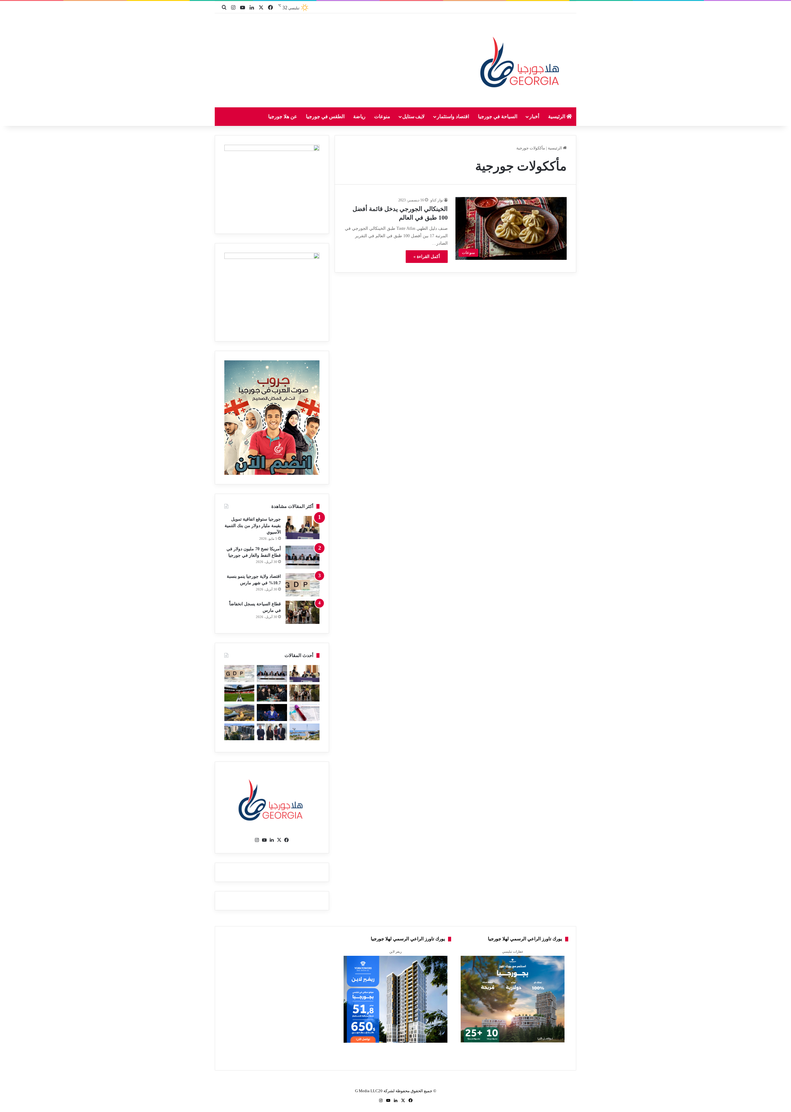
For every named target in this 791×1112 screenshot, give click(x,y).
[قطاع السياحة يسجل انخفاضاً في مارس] (302, 612)
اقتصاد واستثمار (453, 116)
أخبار (534, 116)
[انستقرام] (257, 840)
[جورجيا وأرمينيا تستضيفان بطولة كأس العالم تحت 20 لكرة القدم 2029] (239, 693)
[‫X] (279, 840)
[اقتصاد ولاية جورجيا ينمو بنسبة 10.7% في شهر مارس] (302, 584)
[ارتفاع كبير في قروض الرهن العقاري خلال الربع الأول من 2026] (239, 732)
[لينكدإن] (272, 840)
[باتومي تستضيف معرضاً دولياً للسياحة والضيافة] (272, 693)
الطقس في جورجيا (325, 116)
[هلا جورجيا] (521, 61)
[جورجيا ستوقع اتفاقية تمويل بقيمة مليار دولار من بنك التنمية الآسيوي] (302, 527)
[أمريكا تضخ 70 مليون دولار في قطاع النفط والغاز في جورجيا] (302, 557)
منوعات (382, 116)
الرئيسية (557, 116)
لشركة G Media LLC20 (375, 1090)
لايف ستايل (413, 116)
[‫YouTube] (264, 840)
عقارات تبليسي (512, 951)
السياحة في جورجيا (497, 116)
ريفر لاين (395, 951)
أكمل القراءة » (426, 256)
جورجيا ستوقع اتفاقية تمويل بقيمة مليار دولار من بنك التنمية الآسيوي (253, 526)
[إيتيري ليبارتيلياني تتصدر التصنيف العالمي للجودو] (272, 712)
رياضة (359, 116)
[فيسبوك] (286, 840)
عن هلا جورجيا (282, 116)
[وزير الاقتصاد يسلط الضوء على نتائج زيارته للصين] (272, 732)
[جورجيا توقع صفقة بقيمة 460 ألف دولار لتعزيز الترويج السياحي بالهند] (239, 712)
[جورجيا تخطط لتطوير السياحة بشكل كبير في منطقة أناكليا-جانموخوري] (304, 732)
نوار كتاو (436, 200)
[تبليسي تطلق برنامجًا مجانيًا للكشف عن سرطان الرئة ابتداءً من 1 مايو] (304, 712)
